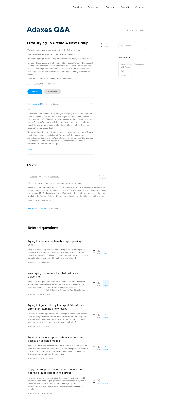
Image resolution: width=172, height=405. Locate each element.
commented (36, 104)
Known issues (126, 75)
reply (29, 149)
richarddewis (48, 262)
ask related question (37, 208)
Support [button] (125, 7)
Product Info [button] (93, 7)
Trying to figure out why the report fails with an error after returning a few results (56, 307)
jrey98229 (48, 326)
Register (131, 30)
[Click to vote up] (87, 103)
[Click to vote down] (87, 105)
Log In (141, 30)
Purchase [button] (110, 7)
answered (33, 176)
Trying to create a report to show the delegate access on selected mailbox (55, 339)
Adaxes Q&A (48, 29)
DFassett (47, 294)
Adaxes (33, 7)
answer (34, 91)
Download (77, 7)
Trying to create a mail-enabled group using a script (55, 243)
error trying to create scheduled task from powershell (53, 275)
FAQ (122, 71)
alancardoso (47, 393)
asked (29, 84)
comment (52, 91)
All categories (124, 57)
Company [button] (139, 7)
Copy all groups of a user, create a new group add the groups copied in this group (55, 371)
